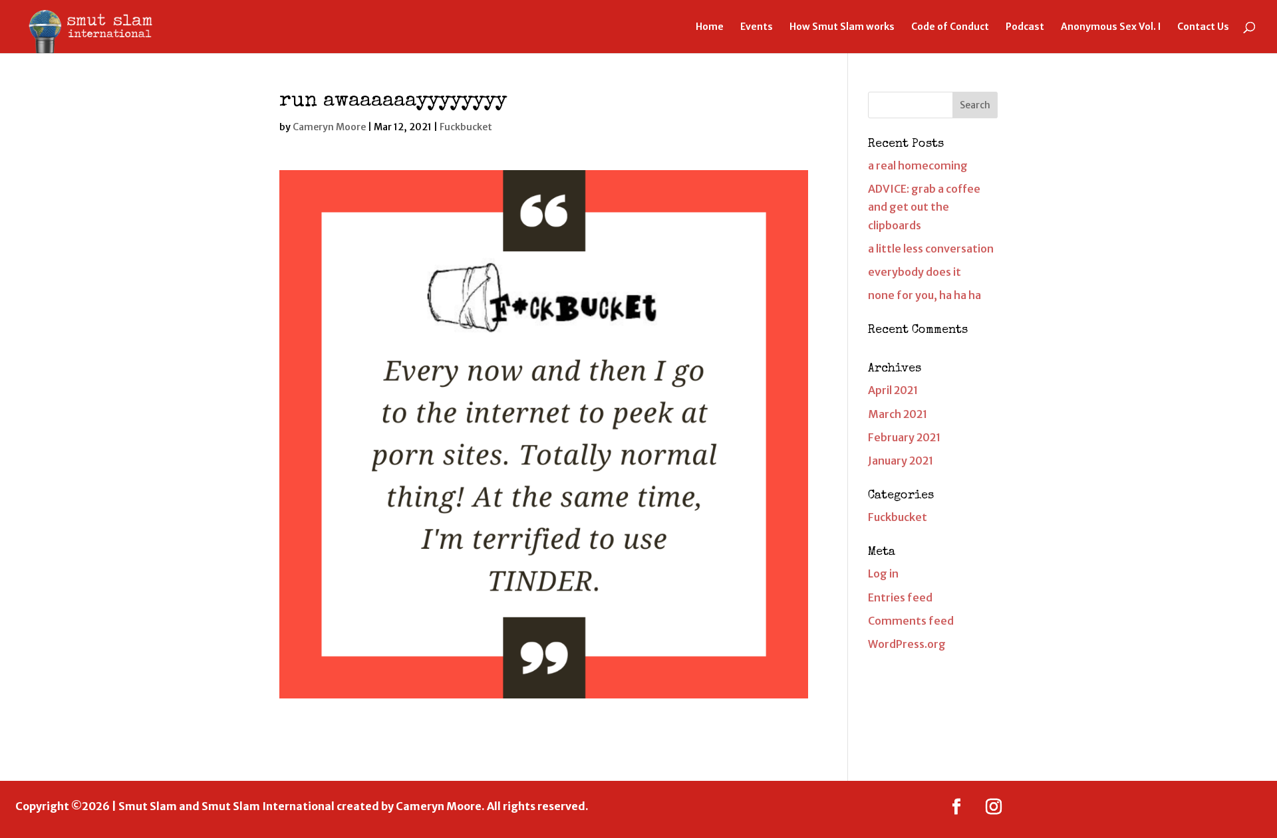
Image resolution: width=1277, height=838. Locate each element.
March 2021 (897, 414)
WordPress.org (907, 644)
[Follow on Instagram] (994, 807)
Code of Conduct (950, 27)
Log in (883, 573)
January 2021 (900, 460)
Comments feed (911, 620)
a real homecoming (918, 165)
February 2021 (904, 437)
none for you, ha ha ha (924, 295)
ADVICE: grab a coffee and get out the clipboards (924, 206)
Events (756, 27)
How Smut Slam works (842, 27)
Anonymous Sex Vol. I (1111, 27)
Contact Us (1203, 27)
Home (710, 27)
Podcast (1025, 27)
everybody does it (914, 271)
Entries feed (900, 597)
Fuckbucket (466, 127)
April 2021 (893, 390)
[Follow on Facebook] (956, 807)
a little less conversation (931, 248)
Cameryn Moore (329, 127)
